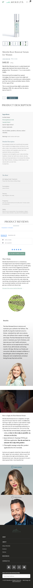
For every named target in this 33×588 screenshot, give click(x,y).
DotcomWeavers (16, 581)
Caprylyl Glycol (6, 122)
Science (4, 549)
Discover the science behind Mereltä (12, 288)
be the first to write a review (16, 253)
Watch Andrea (18, 467)
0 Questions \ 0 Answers (7, 227)
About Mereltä (6, 546)
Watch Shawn (18, 497)
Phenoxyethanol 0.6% (8, 120)
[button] (16, 239)
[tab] (4, 236)
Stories (4, 552)
